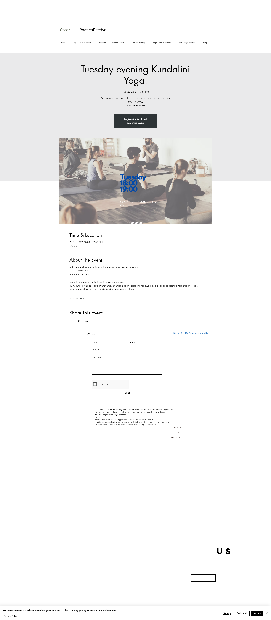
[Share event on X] (78, 321)
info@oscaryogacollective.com (108, 422)
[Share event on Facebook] (70, 321)
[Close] (267, 613)
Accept (257, 613)
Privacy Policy (10, 616)
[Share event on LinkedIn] (86, 321)
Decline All (241, 613)
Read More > (76, 298)
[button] (203, 578)
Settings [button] (227, 613)
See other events (135, 123)
